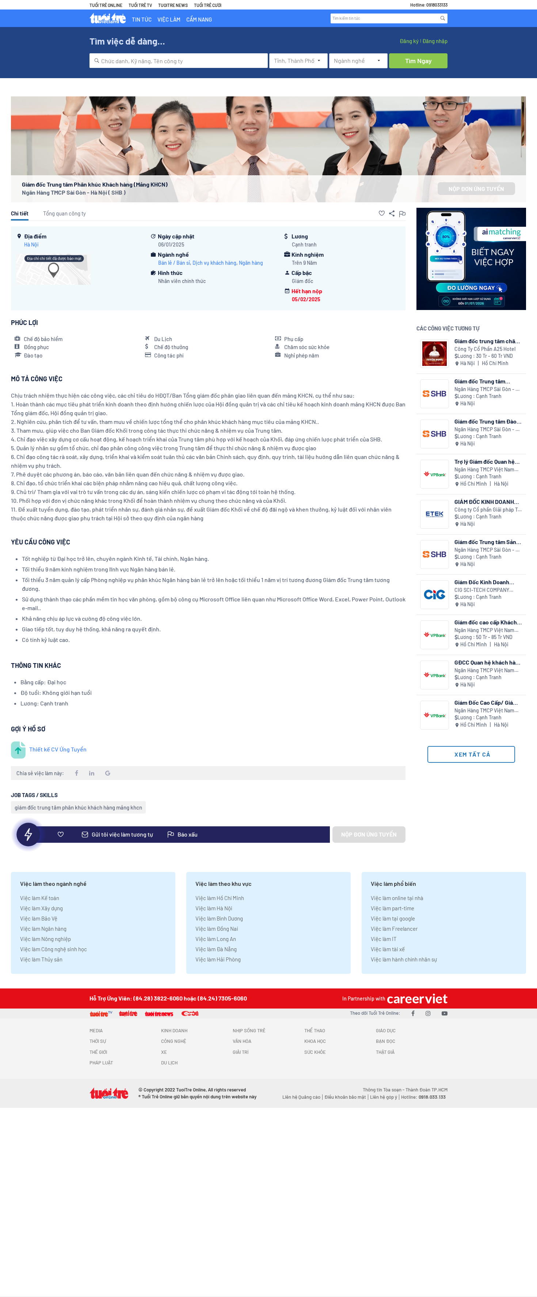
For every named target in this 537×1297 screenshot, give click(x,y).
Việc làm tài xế (388, 949)
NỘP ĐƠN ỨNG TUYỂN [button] (476, 188)
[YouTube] (445, 1013)
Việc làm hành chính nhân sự (404, 959)
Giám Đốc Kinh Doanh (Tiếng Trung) (481, 581)
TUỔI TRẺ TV (140, 5)
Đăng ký (409, 41)
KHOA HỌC (315, 1041)
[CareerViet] (416, 998)
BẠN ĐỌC (385, 1041)
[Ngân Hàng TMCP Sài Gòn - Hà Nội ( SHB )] (434, 394)
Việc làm (168, 19)
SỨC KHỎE (315, 1052)
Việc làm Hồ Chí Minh (219, 898)
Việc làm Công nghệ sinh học (53, 949)
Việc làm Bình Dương (219, 918)
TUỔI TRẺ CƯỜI (207, 5)
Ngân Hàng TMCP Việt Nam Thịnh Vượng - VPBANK (484, 469)
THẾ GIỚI (98, 1052)
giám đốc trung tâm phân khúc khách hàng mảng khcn (78, 807)
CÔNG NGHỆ (173, 1041)
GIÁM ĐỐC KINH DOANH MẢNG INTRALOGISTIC (484, 501)
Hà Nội (31, 244)
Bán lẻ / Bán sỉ (174, 263)
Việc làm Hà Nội (213, 908)
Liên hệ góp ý (383, 1097)
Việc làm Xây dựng (41, 908)
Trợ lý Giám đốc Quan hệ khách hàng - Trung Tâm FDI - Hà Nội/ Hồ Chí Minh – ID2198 (488, 461)
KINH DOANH (174, 1030)
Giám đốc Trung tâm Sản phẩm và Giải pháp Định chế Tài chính (485, 541)
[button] (382, 213)
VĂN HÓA (242, 1041)
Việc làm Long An (215, 939)
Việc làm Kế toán (39, 898)
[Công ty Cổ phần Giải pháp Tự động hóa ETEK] (434, 514)
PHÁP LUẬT (101, 1062)
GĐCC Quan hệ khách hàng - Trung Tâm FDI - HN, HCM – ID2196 (488, 662)
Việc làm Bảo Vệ (38, 918)
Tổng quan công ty (64, 213)
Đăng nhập (435, 41)
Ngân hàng (251, 263)
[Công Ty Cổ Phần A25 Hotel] (434, 354)
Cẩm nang (199, 19)
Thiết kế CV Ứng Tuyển (58, 749)
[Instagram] (428, 1013)
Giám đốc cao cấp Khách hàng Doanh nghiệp (485, 622)
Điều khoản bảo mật (345, 1097)
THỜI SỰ (98, 1041)
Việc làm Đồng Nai (216, 928)
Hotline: (423, 1097)
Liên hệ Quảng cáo (301, 1097)
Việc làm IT (384, 939)
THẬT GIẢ (385, 1052)
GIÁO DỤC (386, 1030)
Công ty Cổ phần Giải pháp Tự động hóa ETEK (487, 509)
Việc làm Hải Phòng (218, 959)
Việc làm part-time (392, 908)
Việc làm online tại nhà (397, 898)
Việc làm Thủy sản (41, 959)
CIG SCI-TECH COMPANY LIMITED (481, 590)
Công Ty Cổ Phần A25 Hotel (484, 349)
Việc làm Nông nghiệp (45, 939)
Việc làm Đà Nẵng (216, 949)
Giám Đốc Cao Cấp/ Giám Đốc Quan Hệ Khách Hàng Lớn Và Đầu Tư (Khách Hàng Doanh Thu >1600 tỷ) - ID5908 (487, 702)
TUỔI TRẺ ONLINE (106, 5)
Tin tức (142, 19)
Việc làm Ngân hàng (43, 928)
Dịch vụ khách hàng (214, 263)
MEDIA (96, 1030)
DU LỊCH (169, 1062)
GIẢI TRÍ (240, 1052)
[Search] (442, 18)
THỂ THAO (314, 1030)
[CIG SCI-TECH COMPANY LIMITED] (434, 595)
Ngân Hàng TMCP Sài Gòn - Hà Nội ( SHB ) (74, 192)
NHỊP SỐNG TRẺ (249, 1030)
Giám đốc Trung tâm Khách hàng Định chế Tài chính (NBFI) (485, 381)
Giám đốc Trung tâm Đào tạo (485, 421)
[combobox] (179, 60)
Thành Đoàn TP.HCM (426, 1090)
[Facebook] (413, 1013)
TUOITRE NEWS (173, 5)
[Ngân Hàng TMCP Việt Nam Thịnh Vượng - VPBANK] (434, 474)
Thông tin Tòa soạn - (384, 1090)
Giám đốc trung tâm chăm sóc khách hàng (487, 340)
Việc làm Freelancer (394, 928)
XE (164, 1052)
